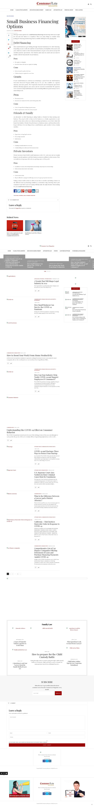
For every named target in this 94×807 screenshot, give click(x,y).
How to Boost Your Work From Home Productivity (57, 266)
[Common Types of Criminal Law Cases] (70, 86)
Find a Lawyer (79, 10)
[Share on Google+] (22, 191)
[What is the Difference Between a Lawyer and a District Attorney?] (19, 502)
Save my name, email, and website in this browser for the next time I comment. (28, 742)
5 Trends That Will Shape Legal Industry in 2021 (46, 282)
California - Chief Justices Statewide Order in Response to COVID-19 (47, 524)
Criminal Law (77, 60)
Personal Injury (68, 10)
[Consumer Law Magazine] (47, 4)
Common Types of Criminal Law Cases (78, 86)
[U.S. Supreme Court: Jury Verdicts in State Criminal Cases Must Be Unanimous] (19, 479)
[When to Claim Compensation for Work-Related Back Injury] (70, 94)
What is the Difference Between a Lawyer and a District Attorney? (46, 498)
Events (56, 251)
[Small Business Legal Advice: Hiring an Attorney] (33, 225)
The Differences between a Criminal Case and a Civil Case (79, 78)
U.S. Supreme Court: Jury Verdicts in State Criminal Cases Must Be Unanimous (45, 474)
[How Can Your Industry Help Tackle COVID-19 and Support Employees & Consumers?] (19, 380)
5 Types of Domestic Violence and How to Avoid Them (20, 643)
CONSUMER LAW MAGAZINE (78, 251)
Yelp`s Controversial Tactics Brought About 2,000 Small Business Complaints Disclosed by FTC (15, 234)
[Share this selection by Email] (6, 773)
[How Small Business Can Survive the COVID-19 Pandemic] (19, 308)
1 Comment (12, 703)
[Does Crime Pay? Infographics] (70, 63)
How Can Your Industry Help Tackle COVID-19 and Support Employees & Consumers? (79, 264)
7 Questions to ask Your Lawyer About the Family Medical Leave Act (20, 666)
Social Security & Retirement (77, 300)
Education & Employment (36, 10)
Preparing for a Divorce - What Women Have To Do (79, 55)
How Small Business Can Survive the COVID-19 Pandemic (35, 265)
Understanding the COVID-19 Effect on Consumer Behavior (30, 431)
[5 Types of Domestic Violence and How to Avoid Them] (20, 632)
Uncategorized (10, 16)
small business (19, 195)
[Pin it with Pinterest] (30, 191)
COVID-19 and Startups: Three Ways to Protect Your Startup (46, 452)
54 (17, 573)
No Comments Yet (14, 199)
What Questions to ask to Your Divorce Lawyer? (74, 642)
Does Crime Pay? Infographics (77, 62)
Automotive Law (58, 10)
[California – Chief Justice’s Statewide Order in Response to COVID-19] (19, 528)
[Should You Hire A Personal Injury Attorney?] (70, 47)
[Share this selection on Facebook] (4, 773)
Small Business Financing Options (32, 23)
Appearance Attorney (39, 278)
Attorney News (48, 278)
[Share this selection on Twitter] (2, 773)
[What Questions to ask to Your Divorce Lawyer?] (74, 632)
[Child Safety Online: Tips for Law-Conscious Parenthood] (74, 652)
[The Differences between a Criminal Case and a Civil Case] (70, 78)
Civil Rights (76, 74)
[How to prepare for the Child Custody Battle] (47, 638)
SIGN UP (58, 693)
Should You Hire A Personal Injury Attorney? (78, 47)
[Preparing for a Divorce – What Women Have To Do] (70, 55)
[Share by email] (37, 191)
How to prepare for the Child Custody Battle (47, 656)
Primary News (16, 257)
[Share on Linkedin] (33, 191)
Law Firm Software (65, 251)
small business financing (29, 195)
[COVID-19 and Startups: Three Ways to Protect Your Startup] (19, 455)
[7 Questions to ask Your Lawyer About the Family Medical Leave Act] (20, 654)
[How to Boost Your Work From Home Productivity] (33, 342)
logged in (18, 208)
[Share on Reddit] (26, 191)
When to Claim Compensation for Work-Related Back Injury (78, 94)
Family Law (48, 10)
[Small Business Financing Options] (70, 70)
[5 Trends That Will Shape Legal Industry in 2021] (19, 285)
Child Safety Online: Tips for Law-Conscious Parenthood (74, 663)
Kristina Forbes (18, 30)
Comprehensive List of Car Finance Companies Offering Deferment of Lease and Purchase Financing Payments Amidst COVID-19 (14, 263)
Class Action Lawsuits (21, 10)
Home (11, 10)
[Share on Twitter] (19, 191)
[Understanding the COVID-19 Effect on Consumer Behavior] (33, 417)
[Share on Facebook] (15, 191)
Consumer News (8, 257)
